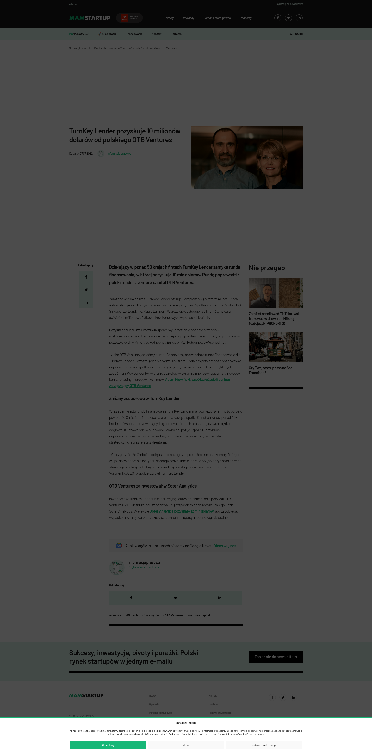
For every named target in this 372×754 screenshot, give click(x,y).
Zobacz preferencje (264, 745)
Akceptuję (107, 745)
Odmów (186, 745)
